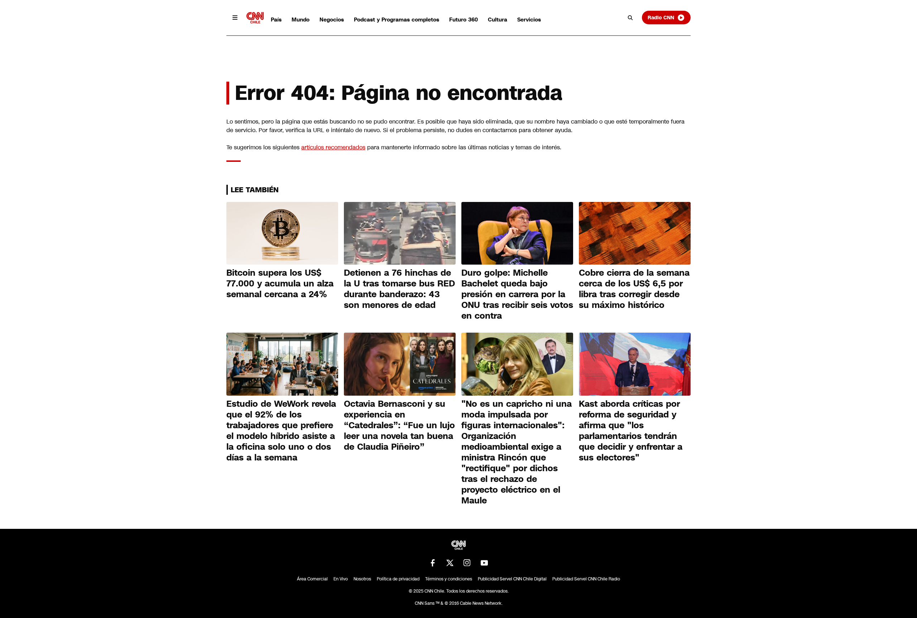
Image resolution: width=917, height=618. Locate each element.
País (276, 19)
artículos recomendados (333, 147)
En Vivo (340, 579)
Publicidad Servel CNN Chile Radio (586, 579)
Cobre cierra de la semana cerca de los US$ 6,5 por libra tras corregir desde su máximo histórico (634, 289)
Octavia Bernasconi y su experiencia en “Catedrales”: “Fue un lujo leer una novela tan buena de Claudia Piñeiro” (399, 425)
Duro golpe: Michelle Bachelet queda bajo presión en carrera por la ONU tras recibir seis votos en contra (517, 294)
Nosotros (362, 579)
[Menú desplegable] (235, 17)
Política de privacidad (398, 579)
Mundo (300, 19)
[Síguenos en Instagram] (467, 563)
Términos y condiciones (448, 579)
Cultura (497, 19)
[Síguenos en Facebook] (432, 563)
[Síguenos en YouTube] (484, 563)
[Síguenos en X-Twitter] (450, 563)
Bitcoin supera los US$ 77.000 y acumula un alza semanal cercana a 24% (279, 283)
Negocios (332, 19)
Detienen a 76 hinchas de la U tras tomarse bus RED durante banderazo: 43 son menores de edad (399, 289)
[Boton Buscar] (630, 17)
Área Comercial (312, 579)
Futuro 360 (463, 19)
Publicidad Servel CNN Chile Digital (512, 579)
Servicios (529, 19)
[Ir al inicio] (255, 18)
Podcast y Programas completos (396, 19)
